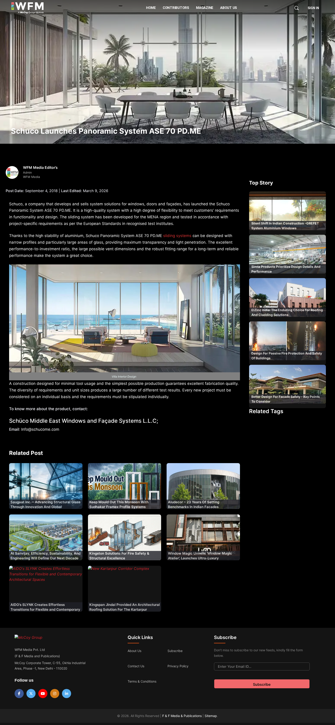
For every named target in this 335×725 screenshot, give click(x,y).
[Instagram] (54, 693)
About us (134, 651)
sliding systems (177, 235)
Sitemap (211, 716)
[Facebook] (19, 693)
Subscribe (175, 651)
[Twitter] (31, 693)
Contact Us (136, 666)
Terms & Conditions (142, 681)
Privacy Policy (178, 666)
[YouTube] (42, 693)
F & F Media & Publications (182, 716)
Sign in (313, 8)
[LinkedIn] (66, 693)
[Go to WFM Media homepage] (27, 8)
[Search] (296, 8)
